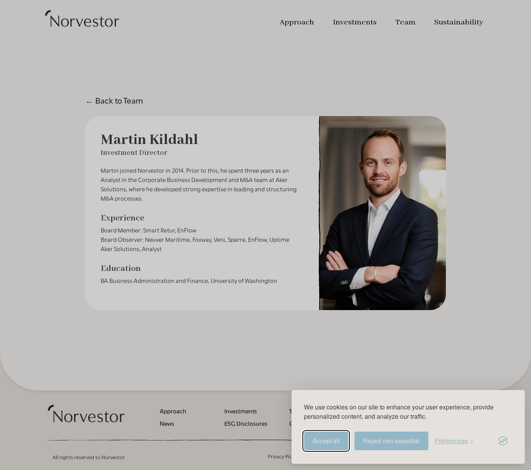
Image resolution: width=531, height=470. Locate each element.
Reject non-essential (391, 440)
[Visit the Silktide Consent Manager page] (503, 441)
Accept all (326, 440)
